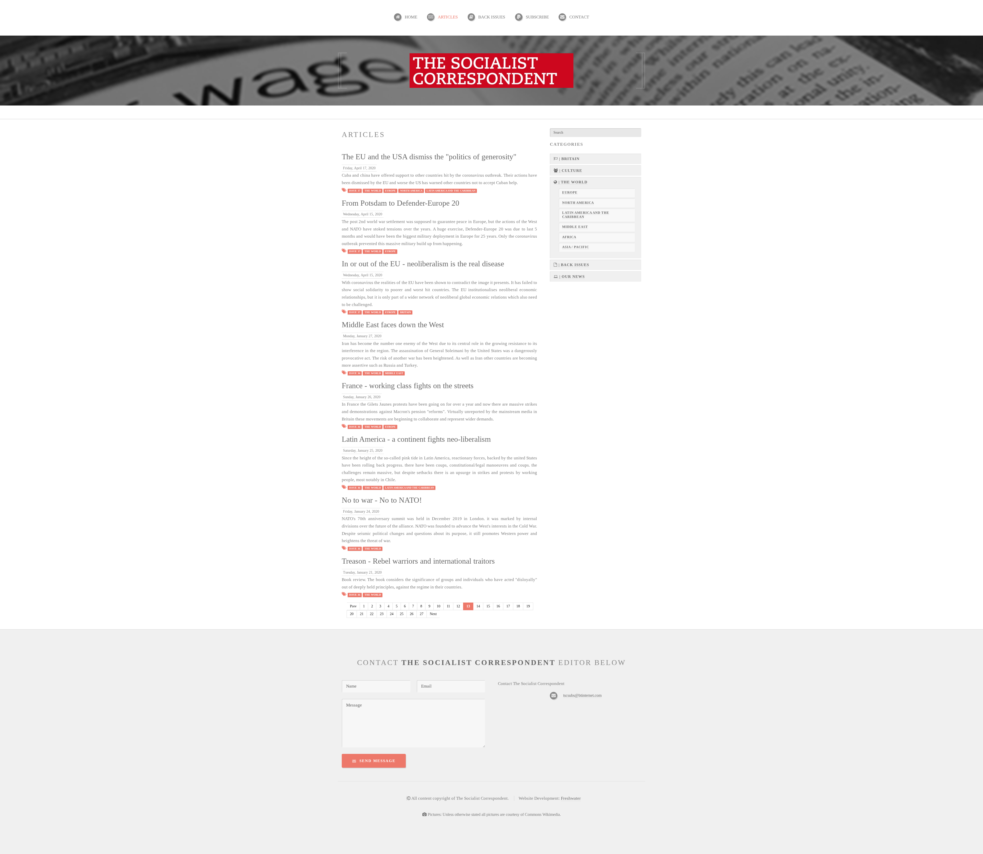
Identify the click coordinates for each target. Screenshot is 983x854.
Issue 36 (354, 373)
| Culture (570, 170)
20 (352, 614)
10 (438, 606)
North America (411, 190)
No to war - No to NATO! (382, 500)
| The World (572, 182)
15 (488, 606)
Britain (405, 312)
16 (498, 606)
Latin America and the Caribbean (450, 190)
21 (362, 614)
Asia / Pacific (575, 247)
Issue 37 (354, 190)
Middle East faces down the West (393, 324)
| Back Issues (573, 265)
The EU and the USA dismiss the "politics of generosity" (429, 156)
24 (391, 614)
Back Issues (491, 17)
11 (448, 606)
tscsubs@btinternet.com (582, 695)
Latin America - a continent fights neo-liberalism (416, 439)
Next (433, 614)
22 (371, 614)
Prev (353, 606)
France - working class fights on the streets (408, 385)
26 (411, 614)
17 (508, 606)
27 (421, 614)
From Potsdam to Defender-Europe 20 (400, 203)
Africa (569, 237)
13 (468, 606)
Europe (390, 190)
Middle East (394, 373)
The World (373, 190)
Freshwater (571, 798)
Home (411, 17)
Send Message (377, 761)
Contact (579, 17)
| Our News (571, 277)
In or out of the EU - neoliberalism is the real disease (423, 263)
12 (458, 606)
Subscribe (537, 17)
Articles (448, 17)
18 (518, 606)
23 (381, 614)
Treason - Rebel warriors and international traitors (418, 561)
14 (478, 606)
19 (528, 606)
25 (401, 614)
